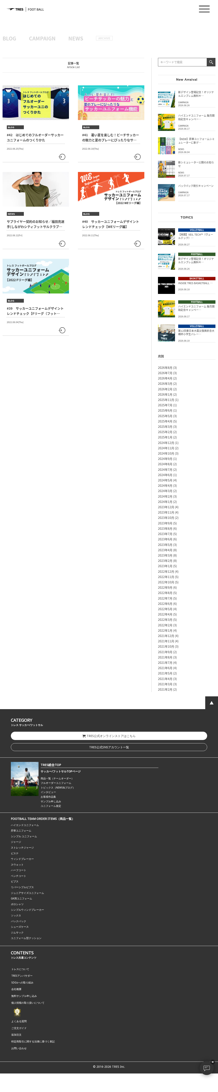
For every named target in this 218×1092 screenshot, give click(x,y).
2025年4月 (165, 421)
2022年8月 (165, 593)
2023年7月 (165, 534)
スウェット (17, 864)
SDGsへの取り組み (22, 982)
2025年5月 (165, 416)
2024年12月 (166, 443)
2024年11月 (166, 448)
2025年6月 (165, 410)
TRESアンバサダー (22, 976)
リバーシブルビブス (22, 887)
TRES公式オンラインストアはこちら (111, 736)
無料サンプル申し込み (24, 996)
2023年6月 (165, 539)
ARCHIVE (104, 38)
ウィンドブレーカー (22, 859)
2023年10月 (166, 517)
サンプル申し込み (51, 801)
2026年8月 (165, 367)
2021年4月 (165, 679)
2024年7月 (165, 469)
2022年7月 (165, 598)
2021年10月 (166, 646)
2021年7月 (165, 662)
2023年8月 (165, 528)
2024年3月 (165, 491)
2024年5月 (165, 480)
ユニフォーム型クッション (26, 938)
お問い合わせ (19, 1048)
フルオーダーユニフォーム (56, 783)
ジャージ (16, 842)
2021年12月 (166, 636)
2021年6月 (165, 668)
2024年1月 (165, 501)
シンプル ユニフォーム (24, 836)
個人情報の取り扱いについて (27, 1003)
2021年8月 (165, 657)
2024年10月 (166, 453)
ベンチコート (18, 876)
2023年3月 (165, 555)
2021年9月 (165, 652)
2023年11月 (166, 512)
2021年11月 (166, 641)
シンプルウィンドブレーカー (27, 910)
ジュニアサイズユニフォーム (27, 893)
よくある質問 (19, 1021)
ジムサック (17, 932)
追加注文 (16, 1034)
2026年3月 (165, 383)
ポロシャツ (17, 904)
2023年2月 (165, 560)
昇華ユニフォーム (21, 830)
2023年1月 (165, 566)
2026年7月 (165, 373)
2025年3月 (165, 426)
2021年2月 (165, 689)
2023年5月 (165, 544)
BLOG (9, 38)
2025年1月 (165, 437)
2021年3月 (165, 684)
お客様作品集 (48, 797)
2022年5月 (165, 609)
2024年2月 (165, 496)
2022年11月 (166, 577)
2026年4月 (165, 378)
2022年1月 (165, 630)
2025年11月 (166, 400)
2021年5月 (165, 673)
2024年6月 (165, 475)
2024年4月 (165, 485)
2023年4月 (165, 550)
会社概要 (16, 989)
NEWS (75, 38)
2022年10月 (166, 582)
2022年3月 (165, 619)
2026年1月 (165, 394)
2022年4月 (165, 614)
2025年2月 (165, 432)
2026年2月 (165, 389)
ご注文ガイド (19, 1028)
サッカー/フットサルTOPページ (61, 771)
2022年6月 (165, 603)
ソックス (16, 915)
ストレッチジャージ (22, 847)
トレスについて (20, 969)
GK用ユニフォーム (21, 898)
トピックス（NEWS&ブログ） (58, 787)
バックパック (18, 921)
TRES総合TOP (51, 765)
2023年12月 (166, 507)
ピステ (15, 853)
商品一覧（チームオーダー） (57, 778)
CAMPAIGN (42, 38)
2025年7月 (165, 405)
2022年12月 (166, 571)
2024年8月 (165, 464)
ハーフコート (18, 870)
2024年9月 (165, 459)
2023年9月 (165, 523)
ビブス (15, 881)
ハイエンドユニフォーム (25, 825)
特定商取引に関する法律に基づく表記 (33, 1041)
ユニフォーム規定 (51, 806)
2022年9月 (165, 587)
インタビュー (48, 792)
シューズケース (20, 927)
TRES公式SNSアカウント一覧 (109, 747)
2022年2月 (165, 625)
